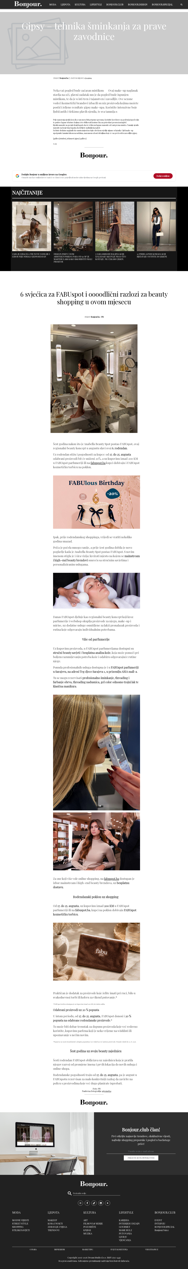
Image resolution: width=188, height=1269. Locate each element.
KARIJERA (124, 1220)
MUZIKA (87, 1233)
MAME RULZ (125, 1230)
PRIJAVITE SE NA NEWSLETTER (141, 1158)
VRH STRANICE (151, 1249)
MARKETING (87, 1249)
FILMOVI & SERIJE (93, 1223)
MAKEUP (52, 1220)
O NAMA (33, 1249)
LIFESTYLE (96, 4)
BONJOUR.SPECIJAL (162, 4)
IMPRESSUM (59, 1249)
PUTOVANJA (125, 1233)
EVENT (158, 1220)
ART (85, 1220)
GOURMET (124, 1226)
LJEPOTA (65, 4)
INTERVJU (160, 1223)
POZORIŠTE (89, 1226)
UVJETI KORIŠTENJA (119, 1249)
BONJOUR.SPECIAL (165, 1226)
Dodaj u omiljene (163, 176)
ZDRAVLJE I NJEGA (57, 1226)
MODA (52, 4)
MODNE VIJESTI (20, 1220)
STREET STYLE (20, 1223)
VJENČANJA (125, 1240)
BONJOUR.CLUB (114, 4)
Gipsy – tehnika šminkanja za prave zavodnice (94, 30)
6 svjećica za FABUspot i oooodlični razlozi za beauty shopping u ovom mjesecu (94, 298)
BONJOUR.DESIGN (137, 4)
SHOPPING (17, 1226)
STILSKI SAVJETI (21, 1230)
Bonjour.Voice (162, 1230)
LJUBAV (123, 1236)
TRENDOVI (53, 1230)
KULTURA (80, 4)
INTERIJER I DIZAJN (129, 1223)
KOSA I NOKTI (55, 1223)
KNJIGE (87, 1230)
